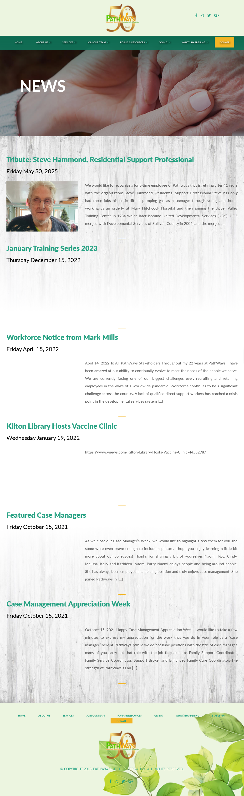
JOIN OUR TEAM (95, 715)
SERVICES (68, 715)
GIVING (158, 715)
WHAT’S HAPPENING (187, 715)
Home (21, 715)
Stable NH (218, 715)
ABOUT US (44, 715)
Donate (122, 721)
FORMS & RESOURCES (129, 715)
